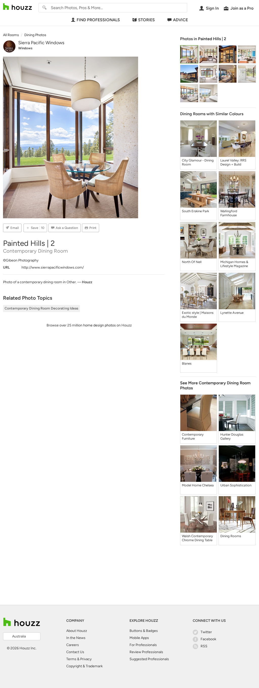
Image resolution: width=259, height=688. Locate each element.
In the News (75, 638)
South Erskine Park (195, 211)
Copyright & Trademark (84, 666)
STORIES (146, 19)
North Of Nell (192, 262)
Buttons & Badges (144, 631)
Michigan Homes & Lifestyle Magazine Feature (234, 264)
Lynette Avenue (232, 313)
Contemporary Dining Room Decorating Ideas (41, 308)
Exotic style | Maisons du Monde (197, 315)
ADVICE (180, 19)
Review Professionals (146, 652)
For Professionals (143, 645)
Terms (71, 659)
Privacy (86, 659)
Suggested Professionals (149, 659)
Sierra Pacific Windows (41, 42)
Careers (72, 645)
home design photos (99, 325)
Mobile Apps (139, 638)
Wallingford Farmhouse (228, 213)
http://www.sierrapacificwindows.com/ (52, 267)
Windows (25, 48)
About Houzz (76, 631)
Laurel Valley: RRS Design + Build (233, 162)
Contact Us (75, 652)
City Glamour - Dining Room (198, 162)
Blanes (186, 363)
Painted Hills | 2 (212, 38)
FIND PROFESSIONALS (98, 19)
